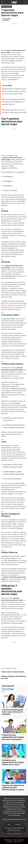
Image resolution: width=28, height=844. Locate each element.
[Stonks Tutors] (14, 2)
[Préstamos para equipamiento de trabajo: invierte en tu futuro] (14, 757)
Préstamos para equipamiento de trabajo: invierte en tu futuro (13, 762)
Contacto (18, 824)
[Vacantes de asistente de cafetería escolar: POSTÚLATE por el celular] (14, 782)
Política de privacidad (14, 834)
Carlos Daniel (7, 18)
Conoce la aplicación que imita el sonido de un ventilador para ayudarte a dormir (13, 101)
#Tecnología (6, 6)
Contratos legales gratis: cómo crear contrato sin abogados (12, 712)
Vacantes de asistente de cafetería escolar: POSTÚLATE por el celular (13, 787)
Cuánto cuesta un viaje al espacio (12, 672)
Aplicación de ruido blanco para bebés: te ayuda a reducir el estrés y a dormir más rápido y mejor (14, 91)
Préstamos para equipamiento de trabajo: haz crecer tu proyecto (13, 737)
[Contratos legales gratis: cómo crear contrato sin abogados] (14, 707)
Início (9, 824)
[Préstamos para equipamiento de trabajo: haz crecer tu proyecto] (14, 732)
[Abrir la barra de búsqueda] (2, 2)
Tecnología (8, 689)
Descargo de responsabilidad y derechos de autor (14, 829)
